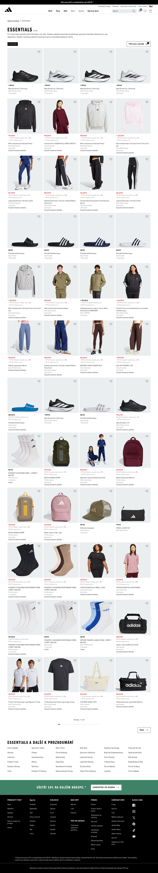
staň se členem (143, 6)
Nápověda (115, 6)
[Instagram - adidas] (141, 812)
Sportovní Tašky (38, 748)
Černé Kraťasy (134, 767)
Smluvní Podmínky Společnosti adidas (108, 868)
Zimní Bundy (109, 757)
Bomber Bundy (13, 767)
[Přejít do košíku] (150, 11)
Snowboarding (37, 757)
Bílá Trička (60, 748)
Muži (50, 11)
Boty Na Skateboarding (113, 753)
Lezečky (107, 771)
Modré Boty (60, 757)
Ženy (58, 11)
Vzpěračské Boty (135, 753)
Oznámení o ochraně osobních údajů (81, 868)
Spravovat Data (55, 868)
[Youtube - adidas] (141, 837)
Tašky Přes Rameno (88, 771)
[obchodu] (8, 10)
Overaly (10, 753)
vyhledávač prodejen (104, 6)
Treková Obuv (109, 762)
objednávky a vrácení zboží (128, 6)
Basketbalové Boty (135, 762)
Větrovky (35, 767)
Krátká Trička (12, 762)
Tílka (9, 771)
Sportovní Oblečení (87, 753)
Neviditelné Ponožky (64, 767)
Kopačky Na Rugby (111, 748)
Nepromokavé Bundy (64, 771)
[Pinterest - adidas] (141, 824)
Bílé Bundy (132, 757)
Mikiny (34, 762)
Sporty (81, 11)
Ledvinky (11, 757)
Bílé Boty (83, 748)
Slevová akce (93, 11)
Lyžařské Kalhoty (86, 762)
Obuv (73, 11)
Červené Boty (85, 767)
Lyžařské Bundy (86, 757)
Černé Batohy (109, 767)
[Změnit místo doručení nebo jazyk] (151, 6)
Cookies (64, 868)
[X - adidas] (141, 818)
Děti (65, 11)
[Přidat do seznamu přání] (39, 52)
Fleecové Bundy (134, 748)
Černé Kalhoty (61, 753)
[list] (67, 44)
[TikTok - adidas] (141, 830)
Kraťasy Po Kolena (39, 771)
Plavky (34, 753)
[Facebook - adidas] (141, 805)
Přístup (125, 868)
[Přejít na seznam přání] (145, 11)
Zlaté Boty (60, 762)
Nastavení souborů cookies (39, 868)
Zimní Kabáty (12, 748)
